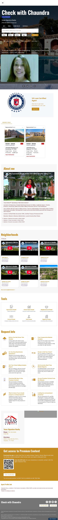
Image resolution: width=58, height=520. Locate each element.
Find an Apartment (26, 41)
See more (35, 109)
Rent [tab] (9, 26)
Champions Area (24, 257)
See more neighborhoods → (8, 289)
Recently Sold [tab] (6, 122)
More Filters (34, 41)
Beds (10, 35)
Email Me (6, 434)
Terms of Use (9, 515)
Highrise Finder (46, 319)
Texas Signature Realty (9, 20)
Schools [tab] (25, 26)
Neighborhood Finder (46, 309)
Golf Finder (29, 319)
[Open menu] (2, 2)
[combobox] (20, 31)
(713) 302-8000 (6, 22)
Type (23, 35)
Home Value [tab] (16, 26)
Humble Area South (6, 281)
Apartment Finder (11, 309)
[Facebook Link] (23, 85)
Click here (37, 478)
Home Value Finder (29, 309)
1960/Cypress (5, 257)
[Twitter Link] (35, 85)
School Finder (11, 319)
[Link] (31, 85)
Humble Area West (25, 281)
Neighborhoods (9, 234)
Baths (17, 35)
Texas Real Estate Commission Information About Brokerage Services (39, 511)
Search (35, 35)
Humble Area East (44, 257)
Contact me (53, 505)
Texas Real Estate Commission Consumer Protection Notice (13, 511)
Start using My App (9, 474)
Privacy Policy (4, 515)
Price (4, 35)
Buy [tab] (4, 26)
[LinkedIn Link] (27, 85)
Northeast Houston (45, 281)
